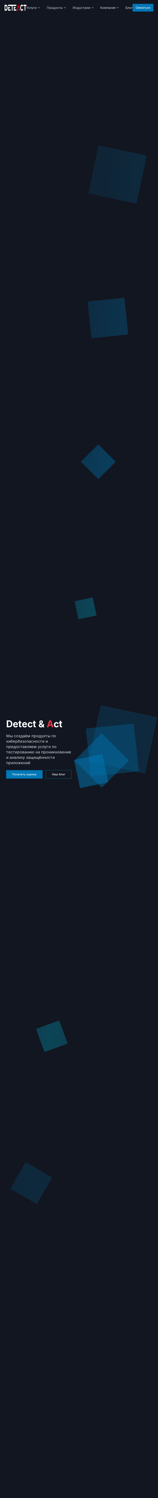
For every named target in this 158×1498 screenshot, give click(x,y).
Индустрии (81, 8)
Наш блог (58, 774)
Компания (107, 8)
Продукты (55, 8)
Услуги (31, 8)
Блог (129, 8)
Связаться (143, 7)
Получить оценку (24, 774)
